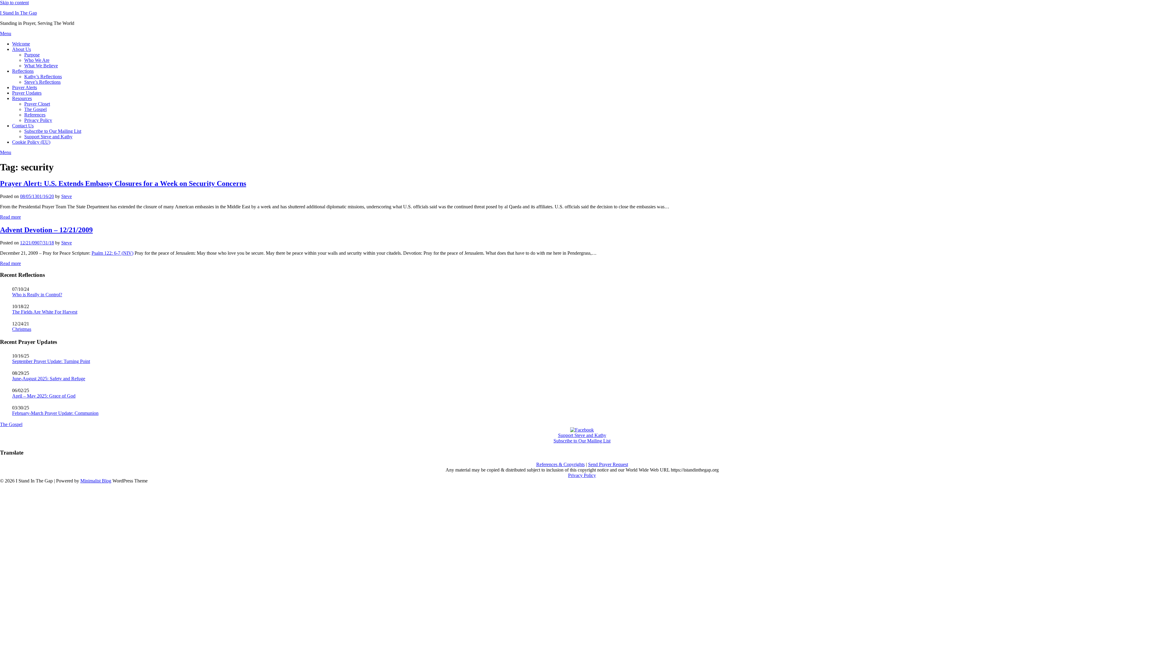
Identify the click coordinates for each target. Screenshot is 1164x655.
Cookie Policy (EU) (31, 142)
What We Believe (41, 65)
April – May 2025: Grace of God (43, 395)
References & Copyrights (560, 464)
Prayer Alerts (24, 87)
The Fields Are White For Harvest (44, 311)
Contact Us (23, 125)
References (34, 114)
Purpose (32, 54)
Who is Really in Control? (37, 294)
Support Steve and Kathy (48, 136)
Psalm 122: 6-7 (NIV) (112, 253)
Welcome (21, 43)
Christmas (21, 329)
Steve (66, 196)
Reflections (23, 71)
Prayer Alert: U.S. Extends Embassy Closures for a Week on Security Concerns (123, 183)
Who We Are (36, 60)
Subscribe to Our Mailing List (52, 131)
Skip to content (14, 2)
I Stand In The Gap (18, 12)
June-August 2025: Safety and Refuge (48, 378)
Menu (5, 33)
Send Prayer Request (608, 464)
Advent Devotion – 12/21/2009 (46, 230)
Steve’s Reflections (42, 82)
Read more (10, 217)
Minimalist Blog (95, 480)
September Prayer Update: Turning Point (51, 361)
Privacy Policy (38, 120)
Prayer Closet (37, 103)
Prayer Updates (27, 93)
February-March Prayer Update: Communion (55, 413)
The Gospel (35, 109)
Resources (22, 98)
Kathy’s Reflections (43, 76)
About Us (21, 49)
